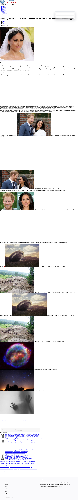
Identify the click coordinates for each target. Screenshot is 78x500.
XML (32, 474)
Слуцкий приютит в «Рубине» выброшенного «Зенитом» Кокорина (18, 439)
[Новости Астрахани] (8, 3)
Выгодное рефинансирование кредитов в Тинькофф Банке (16, 457)
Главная (3, 21)
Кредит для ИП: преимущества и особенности (14, 454)
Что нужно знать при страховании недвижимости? (14, 456)
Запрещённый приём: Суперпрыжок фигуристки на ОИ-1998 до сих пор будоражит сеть (19, 420)
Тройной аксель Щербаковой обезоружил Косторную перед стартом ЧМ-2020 (20, 442)
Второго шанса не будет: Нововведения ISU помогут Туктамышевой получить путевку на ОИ (23, 445)
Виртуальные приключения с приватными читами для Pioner (30, 429)
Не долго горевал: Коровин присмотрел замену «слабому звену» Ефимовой (19, 443)
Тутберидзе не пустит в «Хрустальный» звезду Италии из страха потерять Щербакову (19, 422)
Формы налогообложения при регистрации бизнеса (15, 450)
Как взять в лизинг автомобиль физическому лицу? (15, 453)
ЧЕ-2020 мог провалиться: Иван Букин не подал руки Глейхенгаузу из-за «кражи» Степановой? (21, 424)
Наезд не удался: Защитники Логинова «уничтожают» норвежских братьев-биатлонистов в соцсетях (24, 446)
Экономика (7, 495)
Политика (7, 489)
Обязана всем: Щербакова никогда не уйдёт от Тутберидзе (16, 444)
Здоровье (6, 482)
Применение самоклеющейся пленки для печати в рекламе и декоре (53, 484)
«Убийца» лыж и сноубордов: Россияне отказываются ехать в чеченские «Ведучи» (18, 423)
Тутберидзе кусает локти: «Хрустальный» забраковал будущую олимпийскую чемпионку (19, 421)
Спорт (6, 491)
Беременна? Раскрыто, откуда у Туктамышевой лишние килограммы (18, 447)
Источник (2, 415)
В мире (6, 480)
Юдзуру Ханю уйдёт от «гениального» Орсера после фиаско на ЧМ (18, 441)
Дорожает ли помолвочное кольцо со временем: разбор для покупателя (12, 429)
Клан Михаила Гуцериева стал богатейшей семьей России (16, 452)
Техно (6, 493)
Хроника (7, 472)
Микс (3, 23)
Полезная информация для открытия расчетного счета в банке (17, 455)
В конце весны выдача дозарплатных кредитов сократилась (16, 451)
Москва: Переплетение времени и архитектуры (49, 486)
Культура (6, 484)
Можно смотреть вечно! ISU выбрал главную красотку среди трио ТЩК (19, 440)
